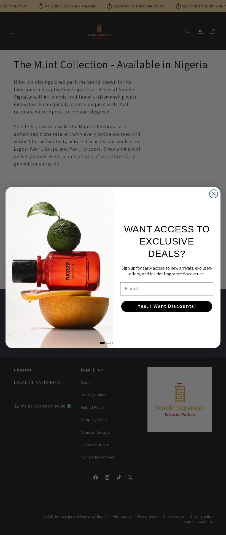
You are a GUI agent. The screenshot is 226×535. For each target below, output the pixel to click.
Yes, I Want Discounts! (167, 306)
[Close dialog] (213, 194)
